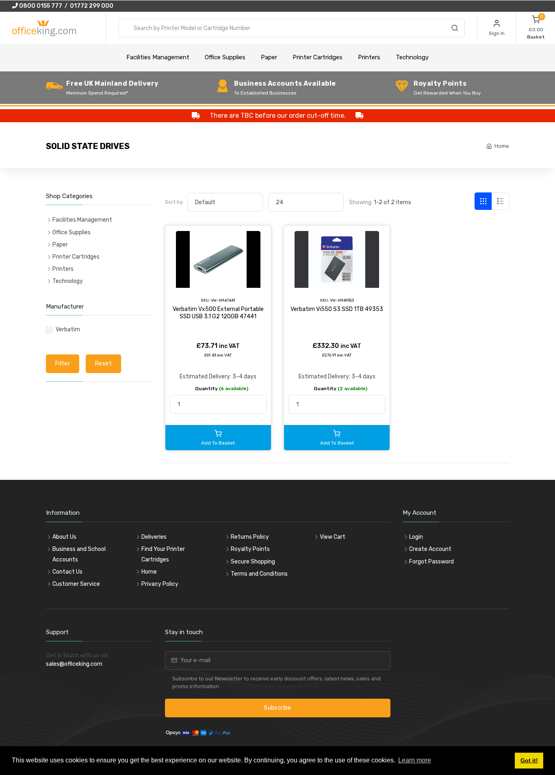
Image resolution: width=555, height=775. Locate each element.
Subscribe (277, 707)
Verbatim (68, 329)
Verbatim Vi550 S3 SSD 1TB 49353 (337, 309)
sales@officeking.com (74, 664)
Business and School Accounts (79, 554)
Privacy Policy (159, 584)
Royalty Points (250, 549)
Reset (103, 363)
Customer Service (76, 584)
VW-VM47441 (223, 300)
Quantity (221, 388)
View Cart (332, 536)
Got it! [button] (529, 760)
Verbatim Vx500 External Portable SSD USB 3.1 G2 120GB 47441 (218, 313)
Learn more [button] (414, 760)
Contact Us (67, 571)
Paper (269, 57)
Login (416, 536)
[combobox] (291, 28)
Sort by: (174, 202)
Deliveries (154, 536)
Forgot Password (431, 561)
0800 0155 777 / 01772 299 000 (65, 5)
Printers (369, 57)
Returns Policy (250, 536)
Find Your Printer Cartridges (163, 554)
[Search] (455, 29)
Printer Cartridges (318, 57)
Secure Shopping (253, 561)
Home (501, 146)
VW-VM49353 (342, 300)
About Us (64, 536)
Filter (62, 363)
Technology (412, 57)
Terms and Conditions (259, 573)
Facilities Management (157, 57)
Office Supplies (225, 57)
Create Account (430, 549)
